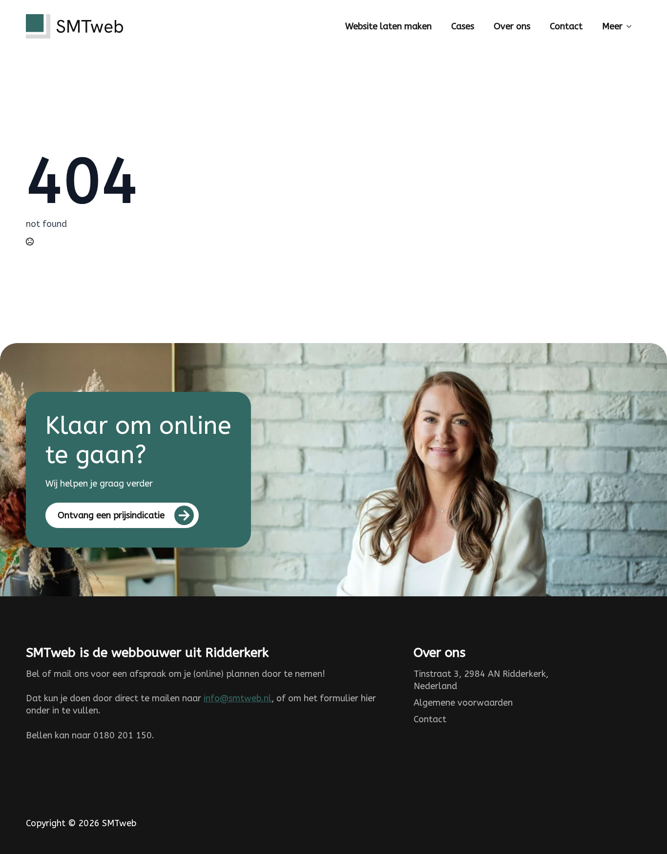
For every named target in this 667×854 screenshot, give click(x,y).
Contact (566, 26)
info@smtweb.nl (237, 698)
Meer (612, 26)
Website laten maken (388, 26)
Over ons (512, 26)
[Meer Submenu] (632, 26)
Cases (462, 26)
